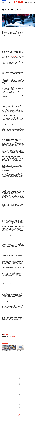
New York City (7, 341)
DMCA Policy (18, 415)
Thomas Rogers (5, 334)
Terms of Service (19, 377)
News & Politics (4, 2)
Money (31, 2)
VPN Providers (19, 414)
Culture (9, 2)
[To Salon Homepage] (18, 2)
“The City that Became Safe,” (12, 56)
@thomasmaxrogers (13, 336)
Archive (19, 379)
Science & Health (26, 2)
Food (12, 2)
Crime (2, 341)
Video (34, 2)
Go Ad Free (19, 381)
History (4, 341)
